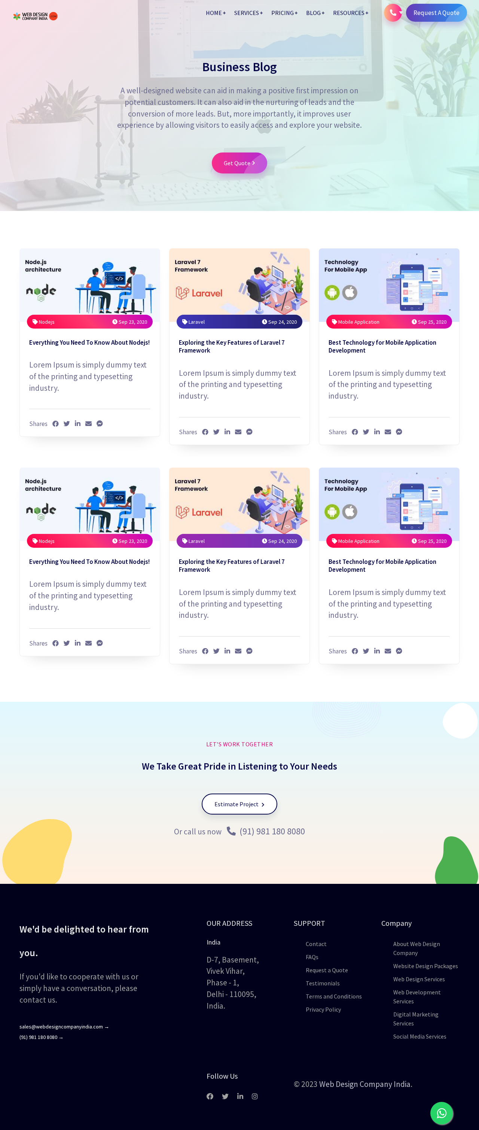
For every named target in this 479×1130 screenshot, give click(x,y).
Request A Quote (437, 13)
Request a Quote (327, 970)
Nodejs (46, 321)
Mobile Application (358, 321)
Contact (316, 944)
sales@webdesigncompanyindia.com (64, 1026)
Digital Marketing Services (416, 1018)
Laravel (196, 321)
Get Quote (237, 163)
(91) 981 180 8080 (271, 831)
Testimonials (323, 983)
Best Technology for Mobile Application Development (382, 346)
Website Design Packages (425, 966)
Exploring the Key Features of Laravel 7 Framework (232, 346)
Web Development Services (417, 996)
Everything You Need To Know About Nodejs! (89, 342)
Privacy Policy (323, 1009)
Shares (38, 424)
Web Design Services (419, 979)
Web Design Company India (365, 1084)
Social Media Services (419, 1036)
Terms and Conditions (334, 996)
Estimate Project (237, 804)
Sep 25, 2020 (431, 321)
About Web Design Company (416, 948)
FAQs (312, 957)
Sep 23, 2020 (132, 321)
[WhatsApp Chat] (441, 1113)
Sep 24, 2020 (282, 321)
